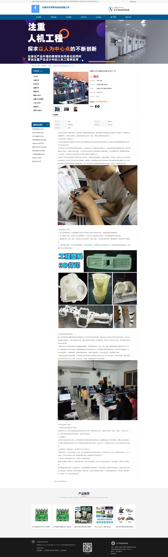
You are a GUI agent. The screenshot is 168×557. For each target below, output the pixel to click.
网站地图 (63, 550)
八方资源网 (46, 550)
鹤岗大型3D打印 (36, 161)
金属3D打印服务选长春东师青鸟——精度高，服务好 (88, 527)
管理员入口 (58, 550)
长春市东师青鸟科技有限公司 (68, 545)
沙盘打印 (36, 80)
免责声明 (52, 550)
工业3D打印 (37, 103)
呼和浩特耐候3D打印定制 (39, 140)
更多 (47, 125)
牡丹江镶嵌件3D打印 (38, 136)
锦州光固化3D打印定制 (38, 150)
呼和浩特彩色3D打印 (38, 129)
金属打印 (36, 88)
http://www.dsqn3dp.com (60, 481)
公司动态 (98, 17)
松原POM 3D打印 (37, 158)
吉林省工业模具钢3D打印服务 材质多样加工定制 (129, 527)
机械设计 (36, 106)
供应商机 (53, 17)
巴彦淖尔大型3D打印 (38, 143)
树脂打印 (36, 91)
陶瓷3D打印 (37, 95)
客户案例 (113, 17)
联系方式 (128, 17)
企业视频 (68, 17)
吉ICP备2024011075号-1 (54, 545)
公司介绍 (83, 17)
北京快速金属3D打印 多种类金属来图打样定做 (107, 527)
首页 (39, 66)
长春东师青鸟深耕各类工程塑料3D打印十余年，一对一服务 (48, 527)
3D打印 (50, 66)
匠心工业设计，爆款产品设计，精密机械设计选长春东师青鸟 (69, 527)
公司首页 (38, 17)
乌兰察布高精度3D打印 (38, 154)
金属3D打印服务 (38, 99)
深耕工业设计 (37, 110)
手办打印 (36, 84)
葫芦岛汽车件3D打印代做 (39, 147)
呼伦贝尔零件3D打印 (38, 132)
